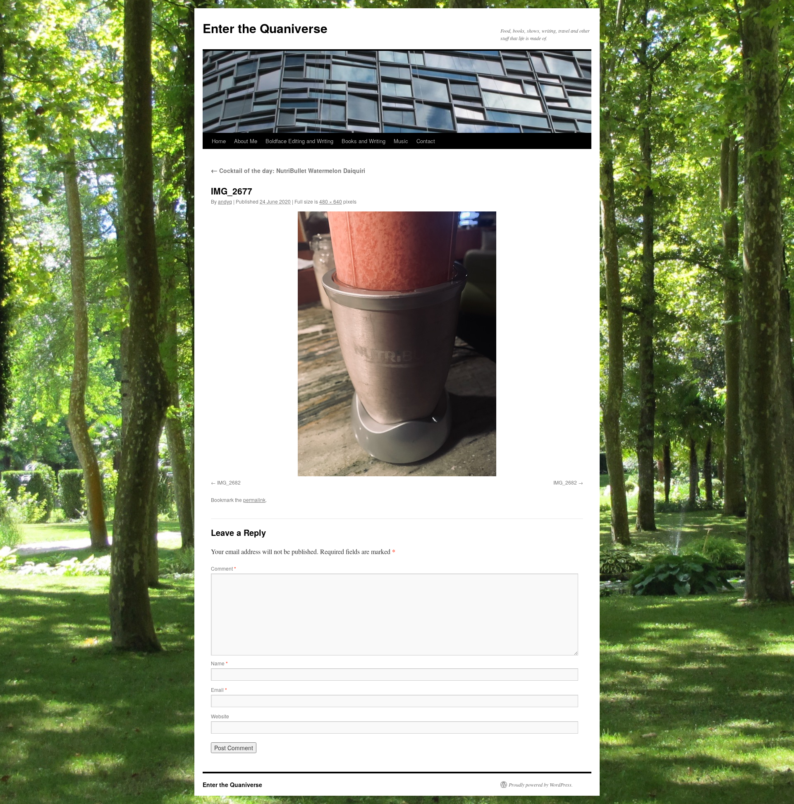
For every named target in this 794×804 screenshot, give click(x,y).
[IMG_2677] (397, 343)
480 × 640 (330, 201)
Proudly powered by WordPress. (541, 784)
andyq (225, 201)
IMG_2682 (229, 482)
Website (220, 716)
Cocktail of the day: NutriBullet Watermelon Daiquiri (288, 170)
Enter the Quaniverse (265, 28)
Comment (223, 568)
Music (401, 141)
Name (219, 663)
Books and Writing (363, 141)
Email (219, 689)
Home (219, 141)
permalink (254, 499)
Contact (425, 141)
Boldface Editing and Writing (299, 141)
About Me (245, 141)
